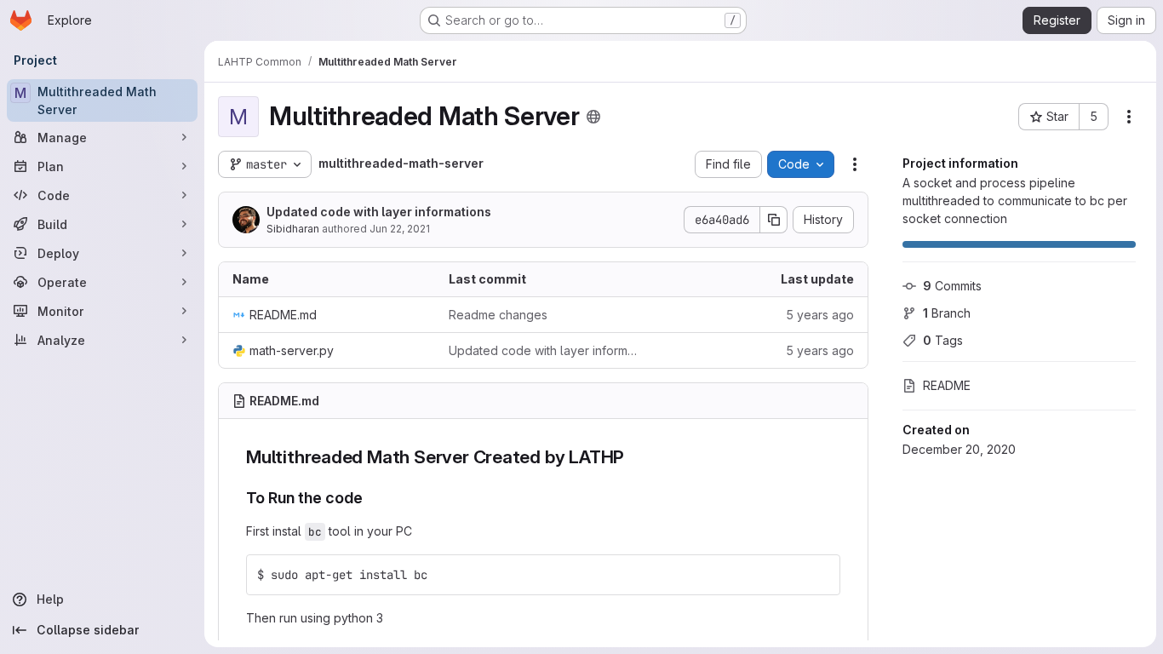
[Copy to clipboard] (820, 574)
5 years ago (820, 314)
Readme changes (498, 314)
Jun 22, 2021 (400, 228)
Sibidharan (292, 228)
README (947, 385)
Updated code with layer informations (378, 211)
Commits (952, 285)
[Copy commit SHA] (774, 219)
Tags (943, 340)
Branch (947, 313)
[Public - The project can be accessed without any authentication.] (593, 116)
